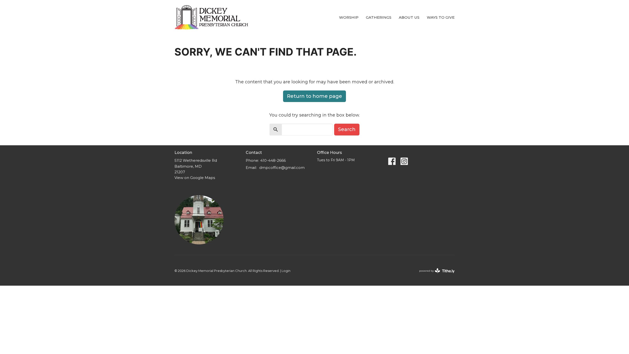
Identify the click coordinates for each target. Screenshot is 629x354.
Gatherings (378, 17)
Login (286, 271)
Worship (348, 17)
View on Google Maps (194, 177)
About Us (409, 17)
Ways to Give (441, 17)
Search (347, 129)
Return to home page (314, 96)
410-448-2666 (273, 160)
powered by (434, 275)
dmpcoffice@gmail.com (282, 167)
